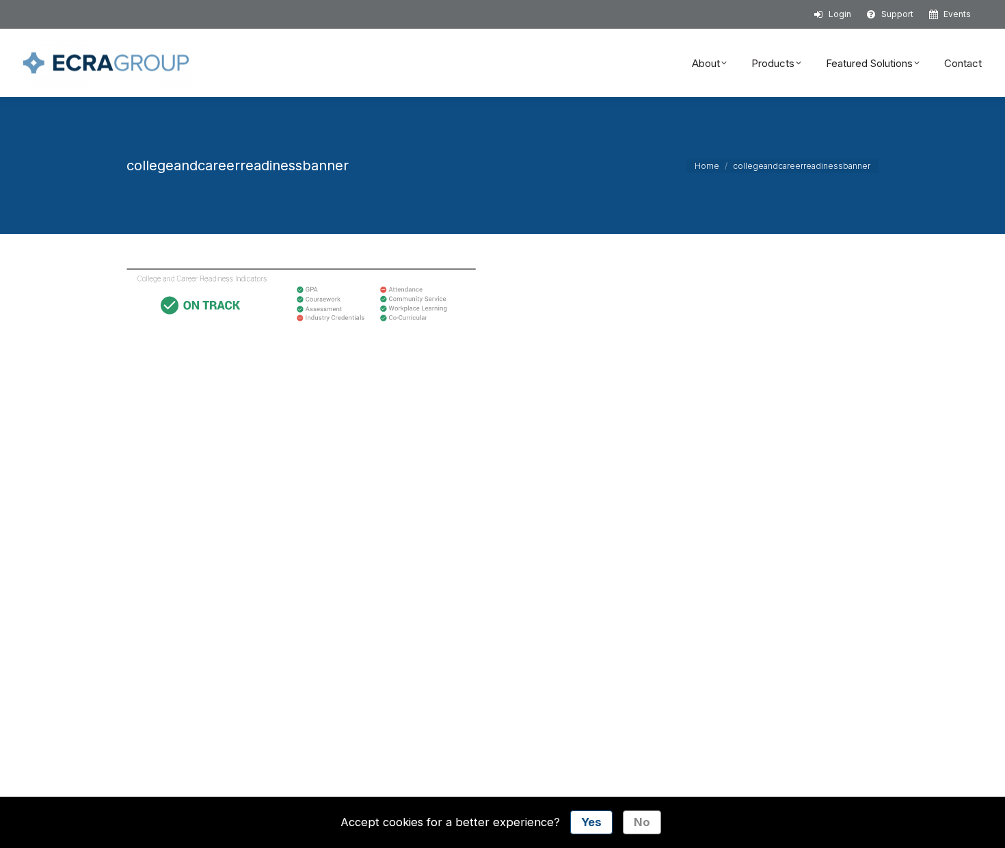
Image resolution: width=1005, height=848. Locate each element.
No (642, 822)
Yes (591, 822)
